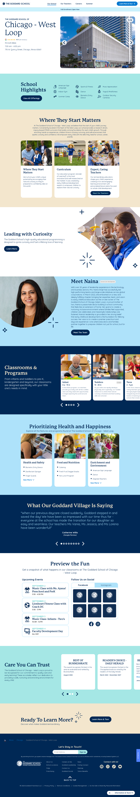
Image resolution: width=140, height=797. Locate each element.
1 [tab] (66, 405)
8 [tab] (78, 543)
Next (131, 43)
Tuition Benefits (83, 771)
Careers (79, 4)
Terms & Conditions (63, 786)
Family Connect (83, 765)
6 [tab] (74, 543)
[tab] (83, 585)
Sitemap (80, 768)
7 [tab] (76, 543)
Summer (89, 4)
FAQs (48, 768)
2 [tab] (69, 405)
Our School (51, 4)
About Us (49, 762)
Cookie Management (80, 786)
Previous (64, 43)
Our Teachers (66, 4)
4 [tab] (74, 405)
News (79, 762)
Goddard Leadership (69, 765)
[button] (45, 590)
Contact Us (66, 768)
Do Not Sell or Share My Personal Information (105, 786)
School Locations (52, 765)
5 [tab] (71, 543)
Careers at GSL (67, 762)
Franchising (50, 771)
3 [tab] (71, 405)
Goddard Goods (67, 771)
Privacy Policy (49, 786)
